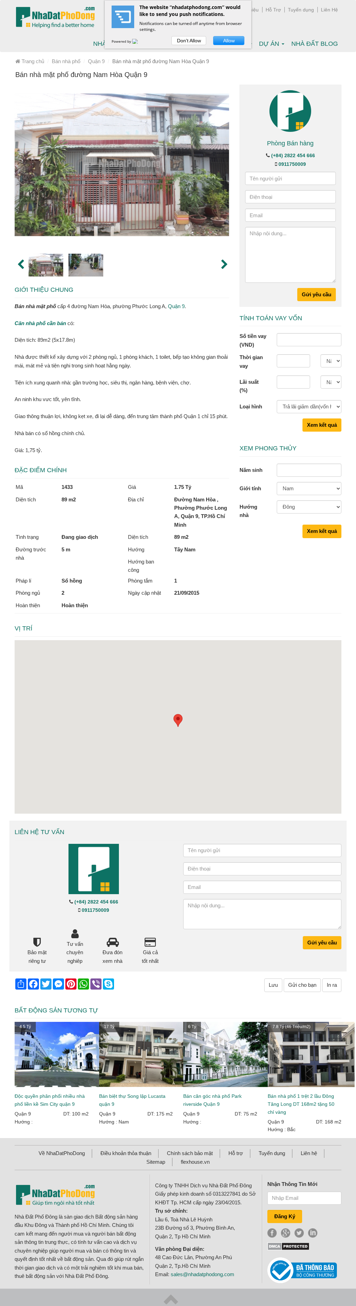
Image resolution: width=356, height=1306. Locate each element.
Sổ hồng (72, 581)
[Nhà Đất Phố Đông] (55, 17)
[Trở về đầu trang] (171, 1299)
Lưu (273, 985)
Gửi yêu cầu (316, 294)
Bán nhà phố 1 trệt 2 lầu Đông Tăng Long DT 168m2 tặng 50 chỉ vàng (301, 1104)
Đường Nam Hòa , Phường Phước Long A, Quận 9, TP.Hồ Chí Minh (200, 512)
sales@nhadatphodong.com (202, 1274)
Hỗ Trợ (273, 9)
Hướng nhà (248, 511)
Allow (229, 40)
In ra (332, 985)
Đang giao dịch (80, 537)
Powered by (122, 41)
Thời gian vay (251, 361)
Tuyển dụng (301, 9)
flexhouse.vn (195, 1162)
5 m (66, 549)
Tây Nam (184, 549)
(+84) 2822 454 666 (293, 155)
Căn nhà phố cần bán (40, 323)
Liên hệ (309, 1153)
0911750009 (292, 164)
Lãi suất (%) (249, 386)
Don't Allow (189, 40)
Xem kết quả (322, 425)
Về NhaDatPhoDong (62, 1153)
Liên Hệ (329, 9)
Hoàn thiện (75, 605)
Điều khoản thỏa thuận (125, 1153)
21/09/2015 (186, 593)
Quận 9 (176, 306)
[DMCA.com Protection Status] (288, 1246)
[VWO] (139, 41)
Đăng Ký (284, 1216)
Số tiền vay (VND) (253, 340)
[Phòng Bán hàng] (290, 110)
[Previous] (20, 263)
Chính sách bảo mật (190, 1153)
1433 (67, 487)
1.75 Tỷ (182, 487)
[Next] (224, 263)
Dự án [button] (270, 43)
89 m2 (69, 499)
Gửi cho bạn (302, 985)
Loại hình (251, 406)
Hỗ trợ (235, 1153)
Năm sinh (251, 470)
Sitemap (155, 1162)
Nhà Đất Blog (314, 43)
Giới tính (250, 488)
